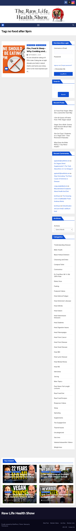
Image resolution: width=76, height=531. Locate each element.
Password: (57, 57)
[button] (73, 25)
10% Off (64, 527)
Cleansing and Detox (61, 259)
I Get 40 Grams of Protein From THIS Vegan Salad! (55, 475)
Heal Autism (58, 311)
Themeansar (4, 526)
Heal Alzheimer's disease (62, 301)
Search (57, 81)
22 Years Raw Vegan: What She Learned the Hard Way (19, 475)
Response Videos (60, 403)
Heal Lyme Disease (60, 357)
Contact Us (72, 527)
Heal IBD (57, 352)
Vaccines (57, 437)
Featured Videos (59, 291)
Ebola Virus (58, 281)
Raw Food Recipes (60, 398)
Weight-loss (58, 447)
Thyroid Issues (59, 427)
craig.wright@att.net (60, 186)
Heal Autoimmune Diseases (60, 316)
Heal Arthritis (58, 306)
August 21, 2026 (11, 480)
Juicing (56, 376)
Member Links (71, 523)
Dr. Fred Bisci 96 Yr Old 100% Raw (62, 275)
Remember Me (60, 69)
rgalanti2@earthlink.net (61, 161)
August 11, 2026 (48, 500)
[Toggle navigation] (38, 25)
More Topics (58, 381)
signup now (57, 65)
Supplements (58, 418)
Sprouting (57, 413)
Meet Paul (46, 523)
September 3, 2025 (34, 55)
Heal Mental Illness (60, 362)
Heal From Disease (60, 342)
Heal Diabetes (59, 322)
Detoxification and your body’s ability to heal (62, 208)
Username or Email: (60, 48)
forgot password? (67, 65)
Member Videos (54, 523)
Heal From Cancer (60, 337)
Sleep (56, 408)
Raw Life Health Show (7, 14)
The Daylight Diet (41, 45)
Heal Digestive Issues (61, 327)
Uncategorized (59, 432)
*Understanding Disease (62, 245)
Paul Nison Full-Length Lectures (62, 387)
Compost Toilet (59, 264)
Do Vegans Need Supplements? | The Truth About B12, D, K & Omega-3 (63, 166)
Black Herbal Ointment (61, 255)
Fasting (56, 286)
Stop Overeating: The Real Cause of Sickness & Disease (63, 178)
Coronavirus (58, 269)
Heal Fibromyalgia (60, 332)
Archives (57, 226)
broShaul (57, 196)
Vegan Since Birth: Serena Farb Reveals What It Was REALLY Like (63, 126)
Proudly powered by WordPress (10, 524)
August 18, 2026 (48, 480)
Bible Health (58, 250)
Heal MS (57, 367)
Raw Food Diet (31, 45)
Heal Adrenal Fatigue (61, 296)
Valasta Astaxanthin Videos (63, 442)
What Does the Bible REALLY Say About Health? (61, 144)
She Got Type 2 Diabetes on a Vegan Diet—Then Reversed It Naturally (62, 135)
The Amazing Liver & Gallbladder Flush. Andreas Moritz (62, 198)
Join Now (62, 523)
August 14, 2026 (11, 500)
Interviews (57, 371)
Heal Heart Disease (60, 347)
